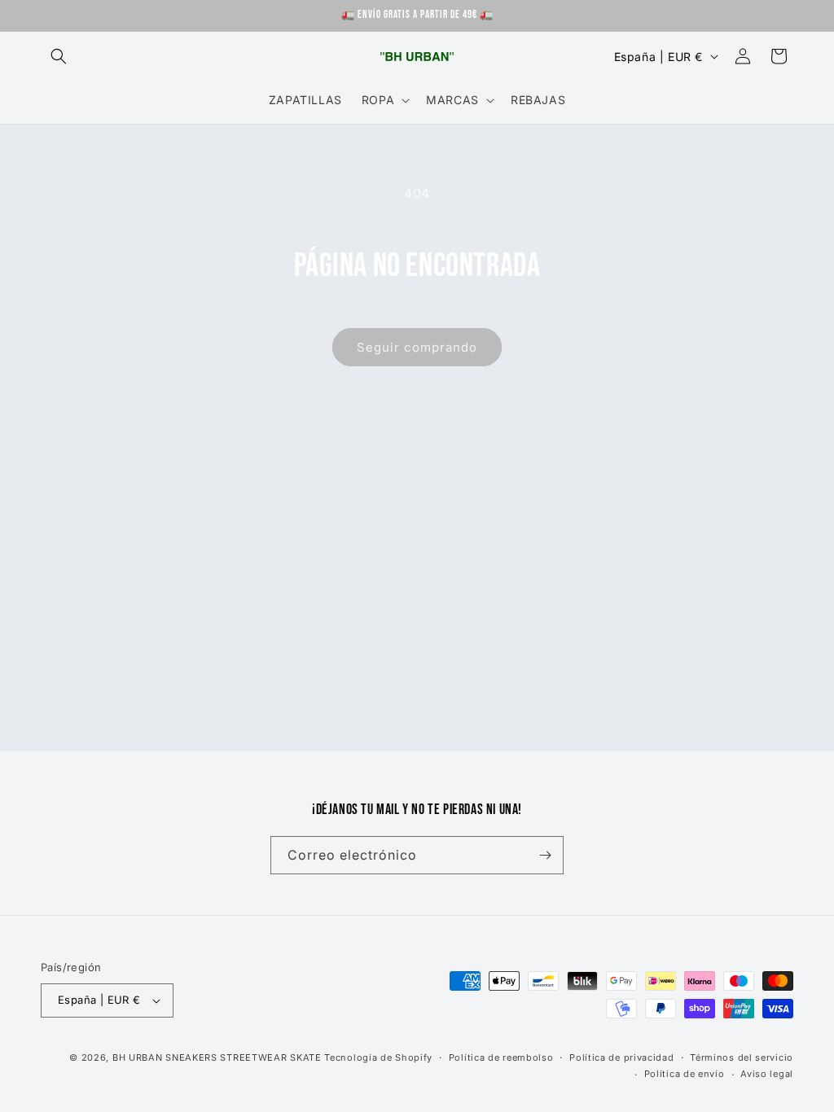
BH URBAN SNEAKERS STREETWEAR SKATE (218, 1057)
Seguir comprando (417, 347)
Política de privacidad (621, 1057)
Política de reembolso (501, 1057)
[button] (59, 56)
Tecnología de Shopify (378, 1057)
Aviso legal (766, 1073)
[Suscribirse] (545, 855)
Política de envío (684, 1073)
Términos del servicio (741, 1057)
